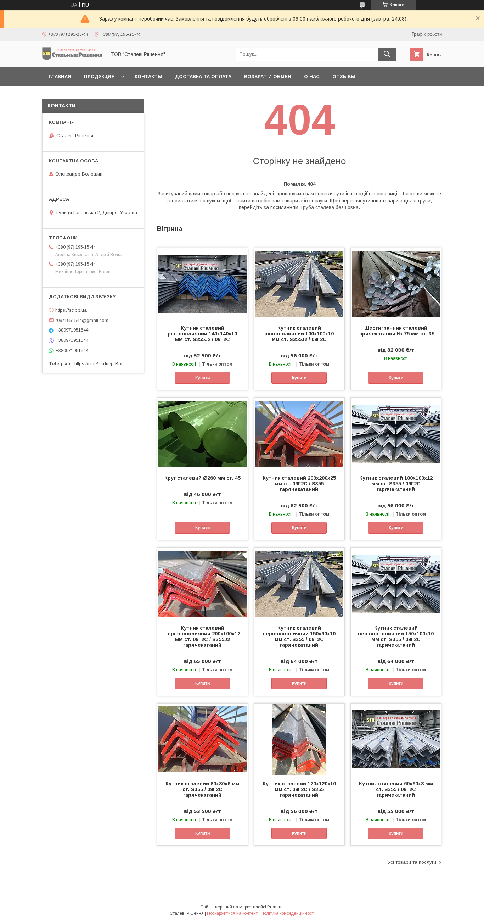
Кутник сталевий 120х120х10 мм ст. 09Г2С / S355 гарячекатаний (299, 789)
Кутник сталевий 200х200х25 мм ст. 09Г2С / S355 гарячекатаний (299, 483)
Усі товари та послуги (412, 862)
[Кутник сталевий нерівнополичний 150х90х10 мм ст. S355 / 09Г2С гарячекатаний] (299, 583)
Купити (202, 378)
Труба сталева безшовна (329, 207)
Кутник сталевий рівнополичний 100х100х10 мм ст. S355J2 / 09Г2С (299, 333)
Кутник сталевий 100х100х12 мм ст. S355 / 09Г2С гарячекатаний (396, 483)
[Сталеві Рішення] (72, 58)
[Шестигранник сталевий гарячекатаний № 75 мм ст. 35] (396, 283)
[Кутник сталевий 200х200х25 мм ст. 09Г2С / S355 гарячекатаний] (299, 433)
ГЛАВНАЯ (60, 76)
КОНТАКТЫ (148, 76)
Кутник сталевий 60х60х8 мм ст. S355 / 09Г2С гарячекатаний (396, 789)
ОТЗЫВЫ (343, 76)
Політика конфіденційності (288, 913)
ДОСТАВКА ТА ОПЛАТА (203, 76)
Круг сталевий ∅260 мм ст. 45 (202, 478)
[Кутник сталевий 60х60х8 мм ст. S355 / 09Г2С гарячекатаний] (396, 739)
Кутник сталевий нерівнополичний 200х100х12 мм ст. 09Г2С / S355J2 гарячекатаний (202, 636)
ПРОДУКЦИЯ (99, 76)
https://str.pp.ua (71, 310)
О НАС (312, 76)
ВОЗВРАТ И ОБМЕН (267, 76)
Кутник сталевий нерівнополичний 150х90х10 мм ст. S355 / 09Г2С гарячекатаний (299, 636)
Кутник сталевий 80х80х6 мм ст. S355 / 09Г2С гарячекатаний (202, 789)
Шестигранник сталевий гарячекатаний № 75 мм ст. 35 (395, 331)
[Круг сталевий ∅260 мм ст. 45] (202, 433)
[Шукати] (387, 54)
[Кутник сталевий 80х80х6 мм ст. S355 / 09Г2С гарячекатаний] (202, 739)
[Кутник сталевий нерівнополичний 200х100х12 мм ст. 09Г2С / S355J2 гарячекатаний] (202, 583)
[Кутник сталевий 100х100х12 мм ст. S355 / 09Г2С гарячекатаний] (396, 433)
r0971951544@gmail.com (82, 320)
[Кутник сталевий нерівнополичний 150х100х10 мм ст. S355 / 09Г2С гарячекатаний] (396, 583)
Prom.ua (275, 907)
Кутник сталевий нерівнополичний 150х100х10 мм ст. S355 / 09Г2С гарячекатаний (396, 636)
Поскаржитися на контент (232, 913)
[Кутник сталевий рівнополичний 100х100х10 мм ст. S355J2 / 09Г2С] (299, 283)
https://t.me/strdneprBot (98, 363)
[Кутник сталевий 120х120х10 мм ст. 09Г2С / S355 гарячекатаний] (299, 739)
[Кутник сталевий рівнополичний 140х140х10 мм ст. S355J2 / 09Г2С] (202, 283)
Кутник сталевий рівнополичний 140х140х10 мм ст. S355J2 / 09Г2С (202, 333)
